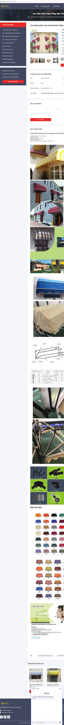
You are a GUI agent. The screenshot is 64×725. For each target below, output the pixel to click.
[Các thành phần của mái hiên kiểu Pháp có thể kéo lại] (44, 42)
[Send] (60, 722)
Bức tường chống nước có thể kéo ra (11, 33)
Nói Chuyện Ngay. (13, 81)
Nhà (29, 17)
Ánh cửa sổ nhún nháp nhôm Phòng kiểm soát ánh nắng (53, 686)
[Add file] (33, 722)
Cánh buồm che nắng (7, 52)
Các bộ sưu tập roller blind (8, 62)
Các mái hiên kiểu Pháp (37, 17)
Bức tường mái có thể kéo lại (9, 39)
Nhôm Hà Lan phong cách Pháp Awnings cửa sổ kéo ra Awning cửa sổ (35, 686)
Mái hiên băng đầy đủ (7, 59)
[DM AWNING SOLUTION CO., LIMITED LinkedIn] (8, 717)
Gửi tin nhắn (40, 119)
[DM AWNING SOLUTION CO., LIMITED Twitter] (5, 717)
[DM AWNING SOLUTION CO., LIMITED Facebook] (62, 59)
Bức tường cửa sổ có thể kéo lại (10, 36)
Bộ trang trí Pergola (7, 56)
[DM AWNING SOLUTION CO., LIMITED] (5, 6)
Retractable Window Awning (45, 655)
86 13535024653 (14, 74)
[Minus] (60, 688)
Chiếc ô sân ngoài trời (7, 49)
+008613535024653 (13, 77)
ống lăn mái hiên (6, 46)
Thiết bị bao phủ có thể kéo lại (9, 29)
